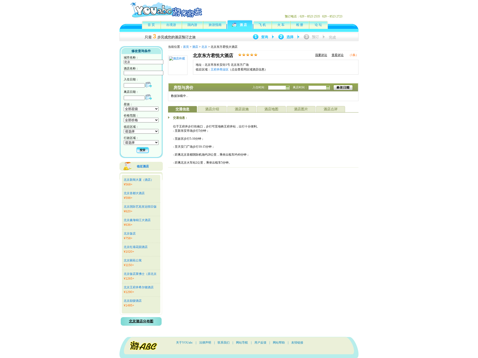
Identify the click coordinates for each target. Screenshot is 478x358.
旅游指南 (215, 25)
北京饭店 (130, 233)
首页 (186, 47)
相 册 (299, 25)
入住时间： (260, 87)
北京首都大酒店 (134, 193)
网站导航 (242, 342)
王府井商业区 (220, 69)
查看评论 (338, 55)
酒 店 (243, 25)
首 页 (151, 25)
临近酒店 (143, 166)
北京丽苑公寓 (133, 260)
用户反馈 (260, 342)
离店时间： (300, 87)
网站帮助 (279, 342)
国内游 (192, 25)
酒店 (195, 47)
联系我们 (224, 342)
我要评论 (321, 55)
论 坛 (318, 25)
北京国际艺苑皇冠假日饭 (140, 206)
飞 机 (262, 25)
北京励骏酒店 (133, 300)
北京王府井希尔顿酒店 (139, 287)
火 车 (281, 25)
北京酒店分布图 (141, 321)
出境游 (171, 25)
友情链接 (297, 342)
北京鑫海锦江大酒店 (137, 220)
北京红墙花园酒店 (136, 247)
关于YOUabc (184, 342)
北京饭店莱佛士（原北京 (140, 274)
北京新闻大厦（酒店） (139, 179)
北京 (204, 47)
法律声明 (205, 342)
